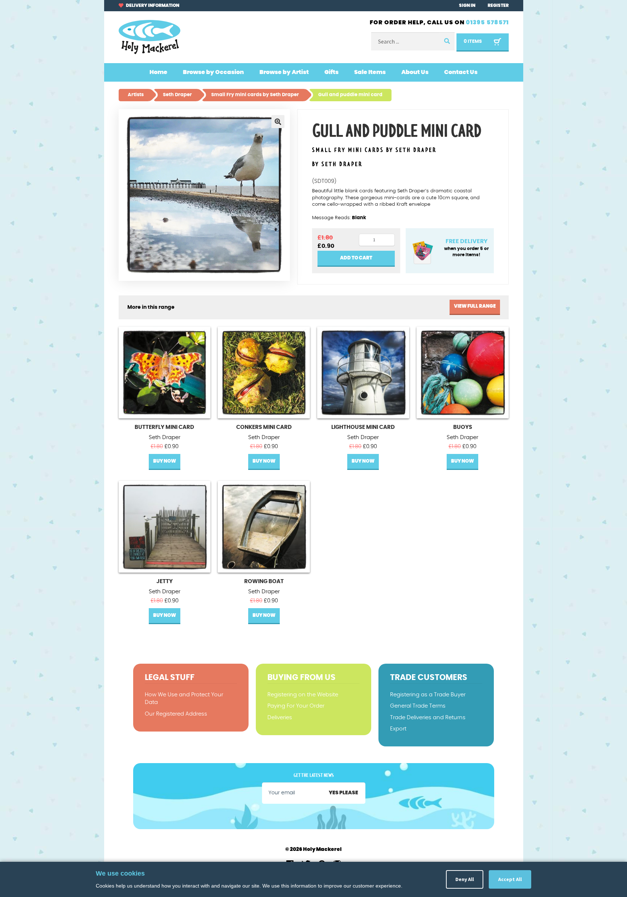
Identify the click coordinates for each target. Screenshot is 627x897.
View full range (475, 306)
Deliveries (279, 717)
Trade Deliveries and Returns (428, 717)
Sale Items (370, 72)
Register (498, 5)
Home (158, 72)
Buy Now (164, 461)
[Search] (447, 41)
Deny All (464, 879)
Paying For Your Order (295, 706)
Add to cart (356, 258)
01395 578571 (487, 22)
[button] (277, 121)
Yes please (343, 792)
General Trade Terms (418, 706)
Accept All (510, 879)
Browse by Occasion (213, 72)
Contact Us (461, 72)
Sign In (467, 5)
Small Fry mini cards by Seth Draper (374, 150)
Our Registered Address (176, 714)
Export (398, 729)
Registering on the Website (302, 694)
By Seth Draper (337, 164)
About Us (415, 72)
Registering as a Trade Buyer (428, 694)
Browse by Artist (284, 72)
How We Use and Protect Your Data (184, 698)
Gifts (331, 72)
